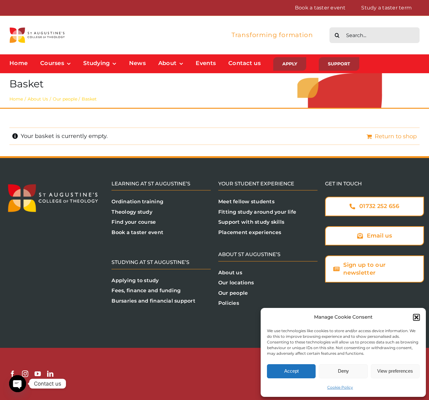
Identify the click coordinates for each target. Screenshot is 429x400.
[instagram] (25, 374)
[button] (416, 317)
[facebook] (12, 374)
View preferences (395, 371)
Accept (291, 371)
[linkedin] (50, 374)
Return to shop (396, 136)
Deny (343, 371)
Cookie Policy (340, 387)
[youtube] (38, 374)
